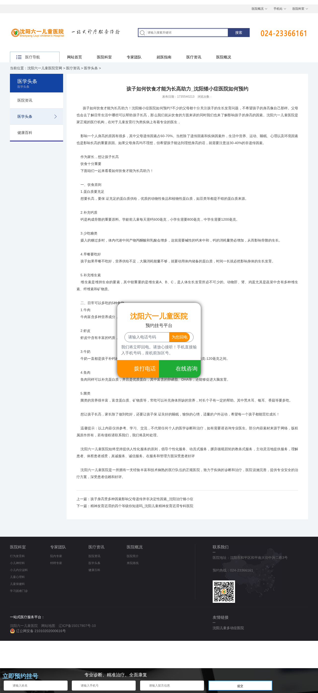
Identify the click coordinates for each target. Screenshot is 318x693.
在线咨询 (187, 369)
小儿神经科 (17, 563)
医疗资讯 (193, 57)
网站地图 (48, 626)
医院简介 (133, 556)
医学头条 (91, 68)
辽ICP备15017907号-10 (77, 626)
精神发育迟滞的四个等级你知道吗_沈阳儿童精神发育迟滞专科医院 (141, 506)
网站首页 (74, 57)
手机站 (278, 8)
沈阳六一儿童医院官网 (44, 68)
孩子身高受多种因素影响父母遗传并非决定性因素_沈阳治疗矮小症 (141, 499)
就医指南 (164, 57)
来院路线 (133, 563)
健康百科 (24, 132)
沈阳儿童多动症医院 (228, 628)
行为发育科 (17, 556)
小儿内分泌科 (19, 570)
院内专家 (56, 556)
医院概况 (258, 8)
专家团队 (134, 57)
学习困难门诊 (19, 591)
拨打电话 (145, 369)
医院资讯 (24, 100)
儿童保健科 (17, 584)
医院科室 (298, 8)
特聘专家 (56, 563)
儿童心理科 (17, 577)
